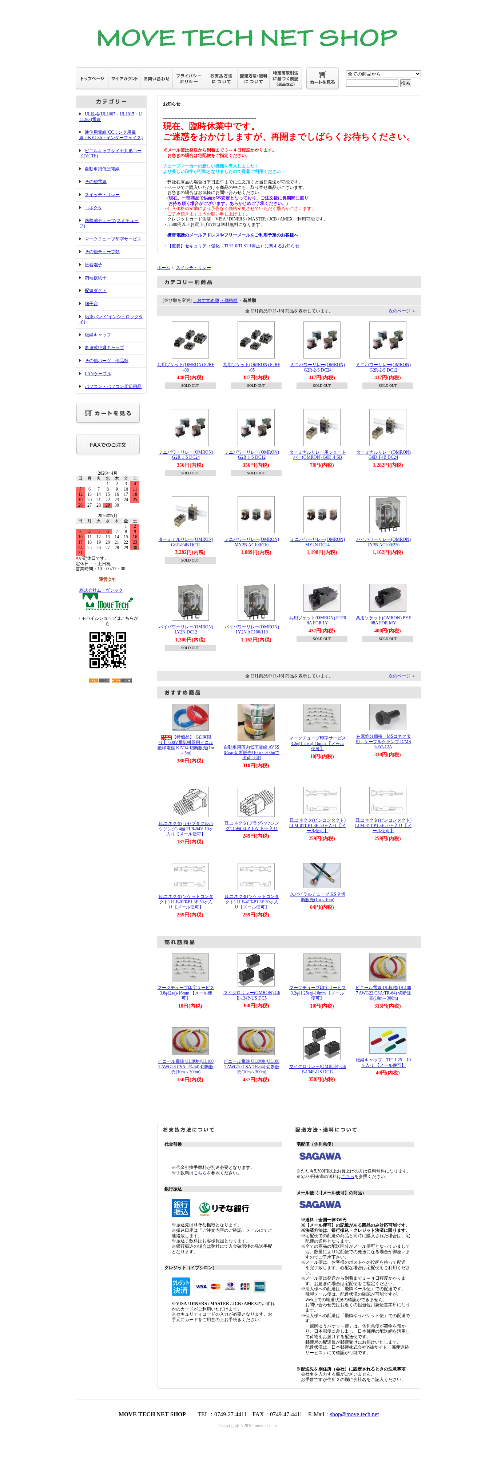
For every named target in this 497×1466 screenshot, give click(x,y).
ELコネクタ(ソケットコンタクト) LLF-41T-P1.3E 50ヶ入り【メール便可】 (251, 902)
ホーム (163, 267)
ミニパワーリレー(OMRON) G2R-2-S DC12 (383, 367)
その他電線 (96, 181)
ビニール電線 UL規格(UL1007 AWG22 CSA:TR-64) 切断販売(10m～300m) (383, 993)
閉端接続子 (96, 277)
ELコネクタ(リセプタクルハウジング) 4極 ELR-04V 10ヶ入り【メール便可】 (186, 829)
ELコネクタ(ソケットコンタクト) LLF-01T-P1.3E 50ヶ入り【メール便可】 (186, 902)
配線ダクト (96, 290)
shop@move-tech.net (354, 1414)
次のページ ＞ (402, 310)
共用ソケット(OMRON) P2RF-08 (185, 367)
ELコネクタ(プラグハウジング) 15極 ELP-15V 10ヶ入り (251, 826)
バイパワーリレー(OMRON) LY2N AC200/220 (383, 542)
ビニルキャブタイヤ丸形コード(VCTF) (110, 153)
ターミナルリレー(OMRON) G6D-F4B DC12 (186, 542)
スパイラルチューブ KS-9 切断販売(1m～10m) (317, 897)
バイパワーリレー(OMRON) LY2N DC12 (186, 629)
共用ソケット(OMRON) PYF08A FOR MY (383, 620)
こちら (200, 1172)
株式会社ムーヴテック (101, 590)
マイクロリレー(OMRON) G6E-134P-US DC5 (251, 995)
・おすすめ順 (206, 300)
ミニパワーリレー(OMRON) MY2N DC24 (317, 542)
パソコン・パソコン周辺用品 (113, 386)
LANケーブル (98, 373)
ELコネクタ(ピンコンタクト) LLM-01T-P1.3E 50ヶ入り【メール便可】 (317, 825)
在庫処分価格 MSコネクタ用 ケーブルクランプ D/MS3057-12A (383, 741)
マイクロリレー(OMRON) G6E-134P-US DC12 (317, 1069)
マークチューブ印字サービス (113, 239)
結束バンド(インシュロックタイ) (111, 319)
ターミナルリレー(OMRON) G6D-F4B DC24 (383, 455)
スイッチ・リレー (102, 194)
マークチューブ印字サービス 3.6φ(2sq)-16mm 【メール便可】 (188, 993)
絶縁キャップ (98, 334)
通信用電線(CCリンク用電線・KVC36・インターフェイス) (111, 135)
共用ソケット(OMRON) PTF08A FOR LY (317, 620)
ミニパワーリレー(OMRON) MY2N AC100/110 (251, 542)
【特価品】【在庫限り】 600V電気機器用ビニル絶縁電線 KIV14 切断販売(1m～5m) (186, 745)
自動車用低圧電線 (102, 168)
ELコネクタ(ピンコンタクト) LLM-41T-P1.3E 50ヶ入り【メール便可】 (383, 825)
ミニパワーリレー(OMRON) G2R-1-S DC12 (251, 455)
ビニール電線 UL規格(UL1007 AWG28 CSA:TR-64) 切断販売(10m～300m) (186, 1066)
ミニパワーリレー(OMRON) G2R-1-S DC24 (186, 455)
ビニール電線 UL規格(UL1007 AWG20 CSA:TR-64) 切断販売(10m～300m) (251, 1066)
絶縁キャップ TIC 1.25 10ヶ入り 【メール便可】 (383, 1062)
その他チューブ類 (102, 251)
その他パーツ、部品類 (106, 360)
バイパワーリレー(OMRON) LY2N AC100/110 (251, 629)
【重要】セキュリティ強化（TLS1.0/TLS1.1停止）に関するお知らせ (233, 245)
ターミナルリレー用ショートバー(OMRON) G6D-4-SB (317, 455)
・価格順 (229, 300)
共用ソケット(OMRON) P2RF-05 (251, 367)
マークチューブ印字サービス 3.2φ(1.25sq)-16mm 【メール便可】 (319, 743)
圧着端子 (93, 264)
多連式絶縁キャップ (104, 347)
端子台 (91, 303)
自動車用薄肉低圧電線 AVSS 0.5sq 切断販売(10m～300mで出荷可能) (251, 752)
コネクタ (93, 207)
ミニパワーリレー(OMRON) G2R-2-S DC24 (317, 367)
